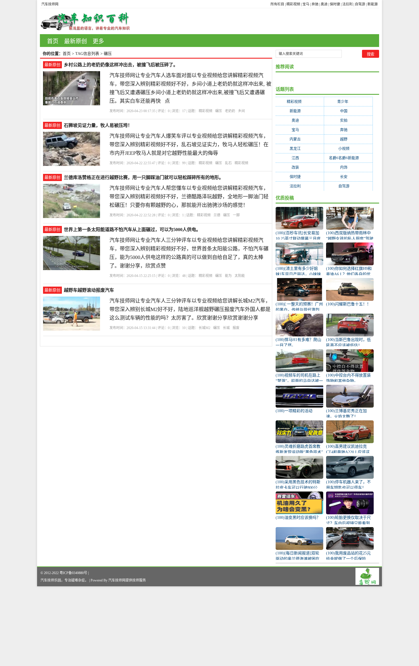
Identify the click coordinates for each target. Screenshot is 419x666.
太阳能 (240, 276)
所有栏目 (277, 4)
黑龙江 (300, 148)
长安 (348, 176)
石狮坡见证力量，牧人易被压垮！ (98, 125)
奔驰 (315, 4)
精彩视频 (293, 4)
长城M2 (204, 328)
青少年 (348, 101)
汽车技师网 (49, 4)
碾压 (218, 111)
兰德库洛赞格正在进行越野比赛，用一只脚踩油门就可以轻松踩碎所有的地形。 (143, 177)
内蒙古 (300, 139)
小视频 (348, 148)
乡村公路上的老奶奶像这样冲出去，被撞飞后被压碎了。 (121, 64)
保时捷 (335, 4)
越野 (348, 139)
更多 (98, 41)
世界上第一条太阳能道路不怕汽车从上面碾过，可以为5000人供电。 (132, 229)
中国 (348, 111)
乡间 (241, 111)
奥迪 (324, 4)
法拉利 (347, 4)
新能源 (372, 4)
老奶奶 (230, 111)
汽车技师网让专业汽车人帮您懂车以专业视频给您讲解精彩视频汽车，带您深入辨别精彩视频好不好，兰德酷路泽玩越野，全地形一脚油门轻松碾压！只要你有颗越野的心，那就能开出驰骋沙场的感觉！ (189, 196)
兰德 (216, 215)
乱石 (228, 163)
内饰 (348, 167)
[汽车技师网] (85, 21)
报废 (236, 328)
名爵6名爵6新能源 (348, 158)
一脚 (236, 215)
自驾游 (360, 4)
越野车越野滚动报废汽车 (89, 290)
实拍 (348, 120)
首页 (52, 41)
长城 (226, 328)
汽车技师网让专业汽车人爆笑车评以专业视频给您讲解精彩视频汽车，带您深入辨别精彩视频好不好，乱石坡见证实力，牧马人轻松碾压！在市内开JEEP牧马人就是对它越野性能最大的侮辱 (189, 144)
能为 (228, 276)
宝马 (305, 4)
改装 (300, 167)
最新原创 (75, 41)
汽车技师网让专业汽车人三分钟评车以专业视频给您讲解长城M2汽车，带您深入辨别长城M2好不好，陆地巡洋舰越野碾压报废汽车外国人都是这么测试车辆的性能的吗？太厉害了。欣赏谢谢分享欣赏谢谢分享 (189, 309)
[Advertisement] (171, 626)
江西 (300, 158)
